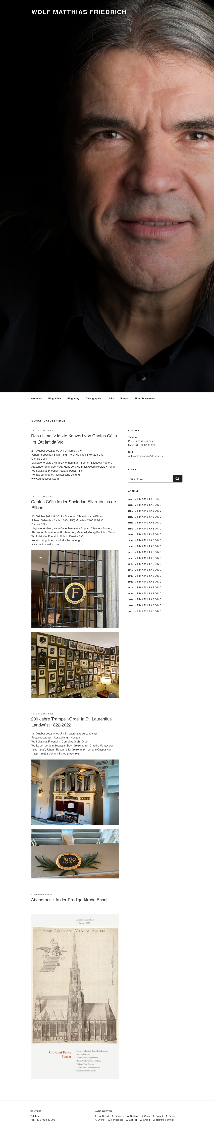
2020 (130, 534)
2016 (130, 558)
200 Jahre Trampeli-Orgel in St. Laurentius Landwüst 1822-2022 (71, 721)
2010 (130, 593)
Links (111, 398)
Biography (73, 398)
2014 (130, 570)
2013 (130, 576)
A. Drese (170, 1116)
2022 (130, 522)
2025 (130, 505)
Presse (124, 398)
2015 (130, 564)
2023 (130, 517)
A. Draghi (158, 1116)
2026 (130, 499)
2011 (130, 587)
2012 (130, 582)
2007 (130, 611)
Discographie (93, 398)
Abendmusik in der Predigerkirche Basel (69, 899)
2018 (130, 546)
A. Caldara (132, 1116)
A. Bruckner (118, 1116)
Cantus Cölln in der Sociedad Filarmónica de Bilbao (73, 504)
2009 (130, 599)
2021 (130, 528)
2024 (130, 511)
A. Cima (145, 1116)
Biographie (54, 398)
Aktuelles (36, 398)
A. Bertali (104, 1116)
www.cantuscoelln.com (45, 478)
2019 (130, 540)
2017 (130, 552)
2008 (130, 605)
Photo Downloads (145, 398)
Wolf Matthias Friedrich (79, 11)
